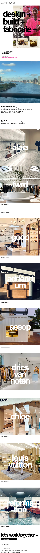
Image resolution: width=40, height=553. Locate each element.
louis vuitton (20, 461)
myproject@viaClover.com (9, 57)
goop (20, 237)
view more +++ (5, 204)
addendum (20, 281)
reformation (20, 506)
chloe (20, 416)
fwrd (19, 184)
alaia (20, 147)
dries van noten (20, 374)
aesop (20, 327)
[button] (37, 101)
